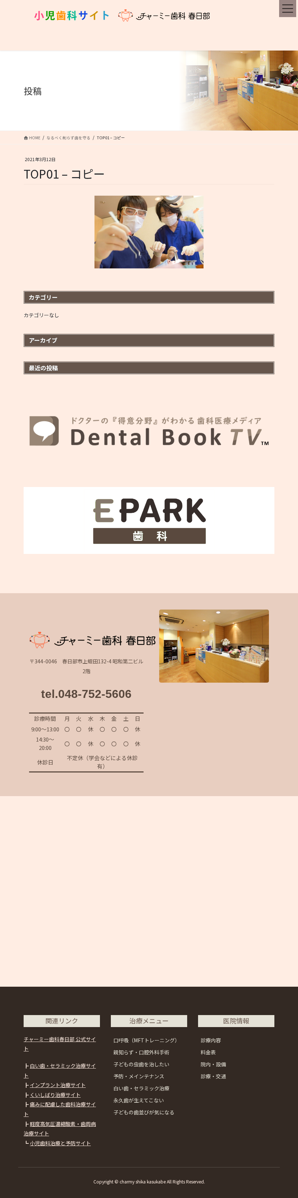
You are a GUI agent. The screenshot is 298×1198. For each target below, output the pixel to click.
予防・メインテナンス (138, 1076)
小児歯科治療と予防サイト (60, 1143)
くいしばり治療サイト (55, 1094)
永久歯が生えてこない (138, 1100)
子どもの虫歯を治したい (141, 1064)
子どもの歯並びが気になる (143, 1112)
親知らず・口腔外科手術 (141, 1052)
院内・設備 (213, 1064)
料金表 (208, 1052)
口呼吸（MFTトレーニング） (146, 1040)
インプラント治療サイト (58, 1085)
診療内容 (211, 1040)
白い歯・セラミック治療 (141, 1088)
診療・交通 (213, 1076)
